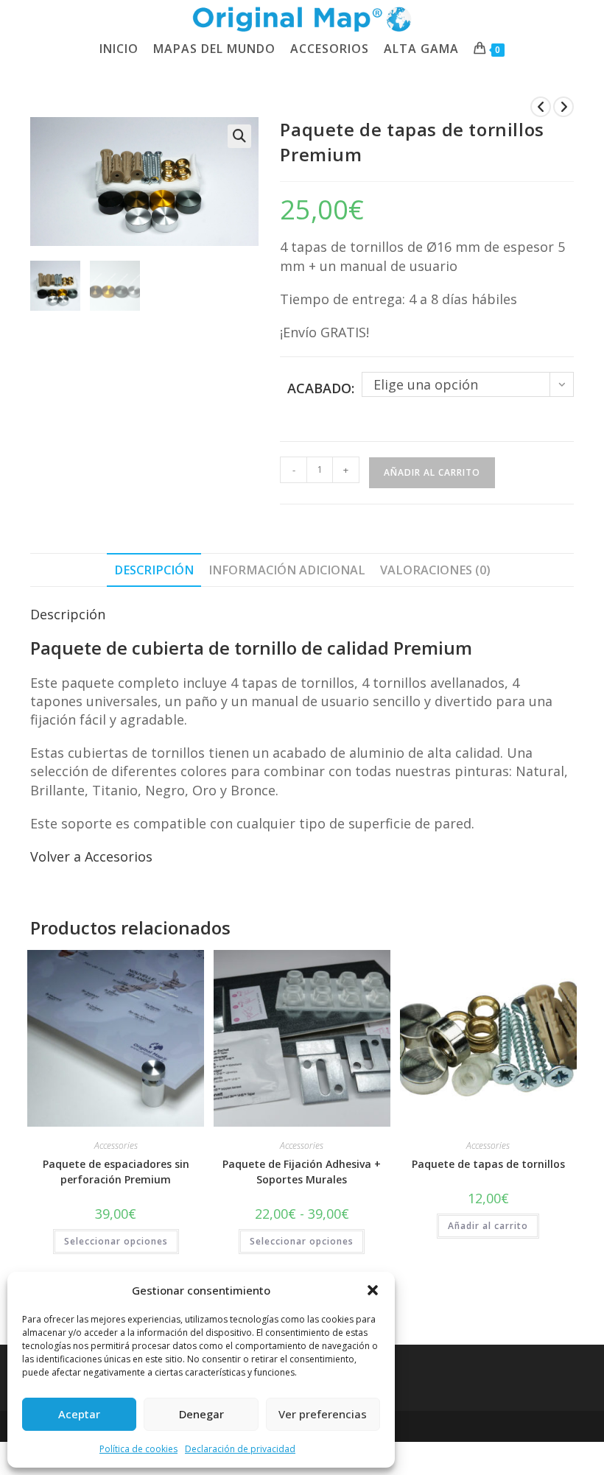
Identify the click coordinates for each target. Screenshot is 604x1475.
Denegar (201, 1414)
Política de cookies (138, 1449)
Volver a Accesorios (91, 856)
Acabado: (320, 388)
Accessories (116, 1145)
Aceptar (79, 1414)
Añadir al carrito (432, 472)
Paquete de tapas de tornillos (488, 1164)
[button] (372, 1290)
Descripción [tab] (154, 570)
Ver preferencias (322, 1414)
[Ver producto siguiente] (563, 106)
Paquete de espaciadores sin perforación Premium (116, 1171)
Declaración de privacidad (240, 1449)
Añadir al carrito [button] (488, 1225)
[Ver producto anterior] (540, 106)
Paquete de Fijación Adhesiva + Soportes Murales (301, 1171)
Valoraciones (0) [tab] (435, 570)
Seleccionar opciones (116, 1241)
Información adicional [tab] (286, 570)
